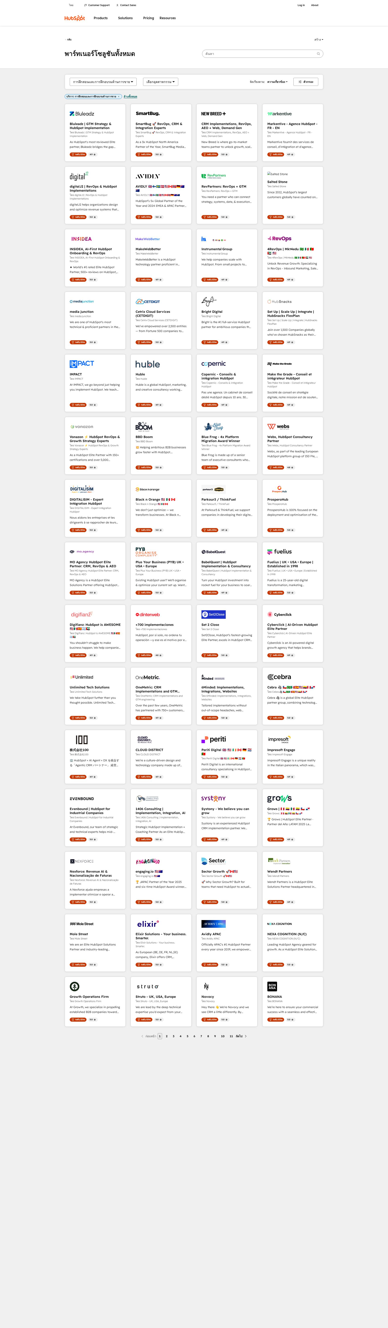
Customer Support (99, 5)
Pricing (148, 18)
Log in (301, 5)
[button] (318, 39)
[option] (101, 82)
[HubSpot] (75, 18)
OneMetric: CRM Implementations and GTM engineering (156, 689)
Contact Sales (128, 5)
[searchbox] (262, 54)
